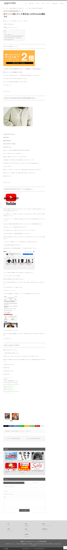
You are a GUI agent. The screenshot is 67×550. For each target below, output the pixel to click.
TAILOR (37, 3)
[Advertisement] (11, 404)
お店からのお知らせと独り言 (9, 39)
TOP (26, 3)
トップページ (9, 525)
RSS (7, 548)
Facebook (4, 548)
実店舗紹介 (27, 525)
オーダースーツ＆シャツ (46, 525)
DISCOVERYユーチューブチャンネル (9, 290)
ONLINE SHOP (54, 3)
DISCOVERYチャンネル (11, 389)
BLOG (48, 3)
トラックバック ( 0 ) (34, 482)
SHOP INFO (31, 3)
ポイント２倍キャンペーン (9, 34)
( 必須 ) (6, 491)
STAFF (43, 3)
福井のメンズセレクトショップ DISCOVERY (33, 541)
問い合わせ (27, 536)
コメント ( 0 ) (14, 482)
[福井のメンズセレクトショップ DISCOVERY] (9, 3)
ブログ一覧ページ (27, 530)
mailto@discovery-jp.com (9, 386)
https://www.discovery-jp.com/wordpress (12, 384)
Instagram (5, 548)
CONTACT (62, 3)
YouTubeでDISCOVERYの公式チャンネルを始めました (13, 37)
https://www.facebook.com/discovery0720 (12, 391)
